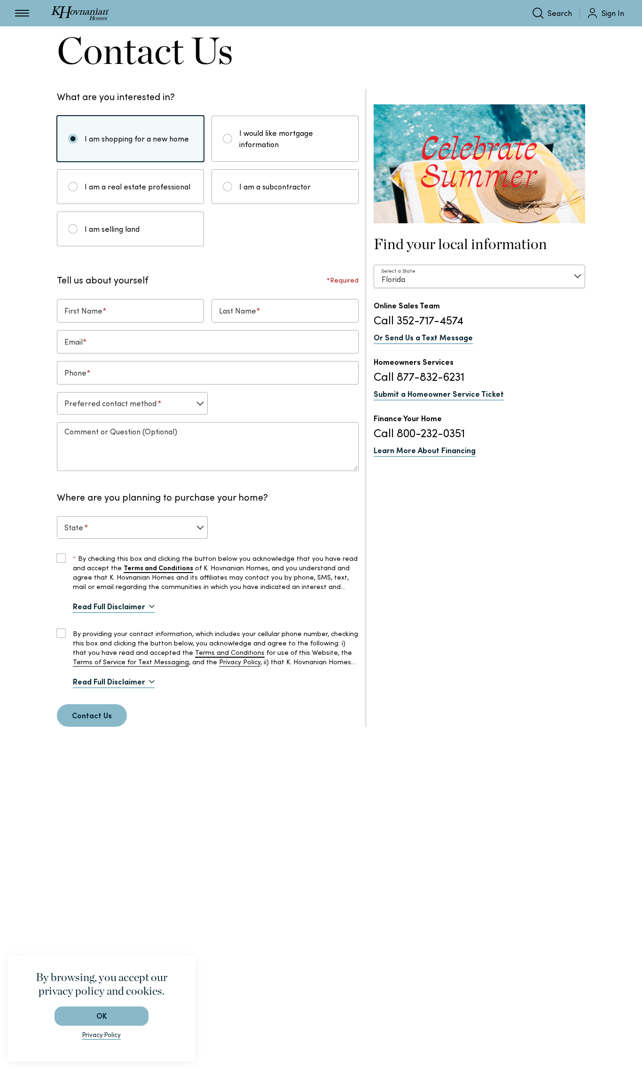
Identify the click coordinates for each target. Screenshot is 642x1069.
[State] (132, 527)
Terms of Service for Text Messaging (131, 662)
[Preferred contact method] (132, 403)
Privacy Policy (239, 662)
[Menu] (22, 13)
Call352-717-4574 (418, 320)
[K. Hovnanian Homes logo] (80, 13)
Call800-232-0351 (419, 433)
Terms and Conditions (230, 652)
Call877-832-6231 (419, 376)
